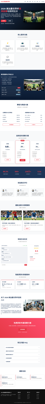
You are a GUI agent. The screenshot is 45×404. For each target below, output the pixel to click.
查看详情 (4, 228)
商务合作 (38, 395)
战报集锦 (19, 398)
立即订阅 (22, 160)
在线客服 (38, 394)
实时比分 (19, 395)
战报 (37, 1)
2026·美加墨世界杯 (5, 1)
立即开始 (7, 159)
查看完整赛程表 (11, 124)
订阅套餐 (28, 394)
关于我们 (38, 397)
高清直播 (19, 394)
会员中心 (28, 398)
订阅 (32, 1)
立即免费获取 (22, 329)
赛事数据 (19, 397)
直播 (27, 1)
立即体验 (3, 20)
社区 (35, 1)
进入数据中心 (33, 124)
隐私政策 (38, 398)
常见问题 (42, 1)
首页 (25, 1)
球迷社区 (28, 395)
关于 (39, 1)
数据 (30, 1)
